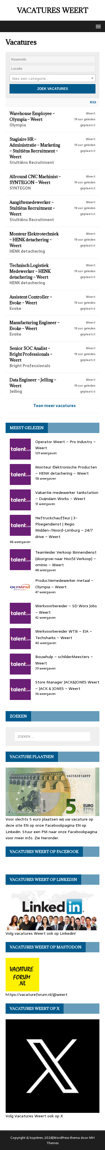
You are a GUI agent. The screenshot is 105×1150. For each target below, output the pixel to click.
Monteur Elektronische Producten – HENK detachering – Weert (66, 470)
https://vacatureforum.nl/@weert (36, 994)
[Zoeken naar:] (52, 736)
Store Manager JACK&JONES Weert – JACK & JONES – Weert (67, 685)
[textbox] (52, 78)
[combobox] (52, 78)
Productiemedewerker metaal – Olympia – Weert (64, 583)
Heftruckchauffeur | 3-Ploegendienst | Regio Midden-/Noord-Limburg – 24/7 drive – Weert (64, 527)
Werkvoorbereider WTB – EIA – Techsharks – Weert (63, 634)
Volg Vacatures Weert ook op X (34, 1116)
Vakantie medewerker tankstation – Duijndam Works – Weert (66, 495)
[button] (97, 26)
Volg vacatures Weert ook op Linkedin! (41, 933)
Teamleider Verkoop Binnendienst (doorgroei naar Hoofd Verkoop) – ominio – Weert (66, 558)
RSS (93, 102)
